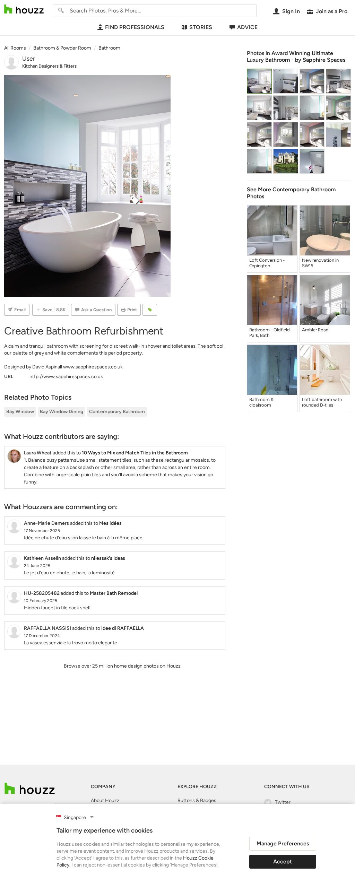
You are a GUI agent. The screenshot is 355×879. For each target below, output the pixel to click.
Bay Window (20, 412)
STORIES (200, 27)
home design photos (136, 666)
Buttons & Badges (197, 800)
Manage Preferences (283, 843)
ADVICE (247, 27)
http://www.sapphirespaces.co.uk (66, 377)
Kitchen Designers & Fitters (49, 66)
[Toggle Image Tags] (149, 310)
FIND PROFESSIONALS (134, 27)
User (28, 58)
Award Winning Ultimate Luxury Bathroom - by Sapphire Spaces (296, 56)
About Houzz (105, 800)
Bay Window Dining (61, 412)
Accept (282, 861)
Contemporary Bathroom (117, 412)
